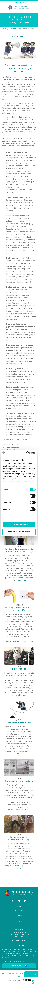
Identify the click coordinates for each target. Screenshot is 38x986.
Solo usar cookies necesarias (19, 531)
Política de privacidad (10, 973)
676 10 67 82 (20, 2)
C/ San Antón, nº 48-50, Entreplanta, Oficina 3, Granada (19, 935)
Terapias (19, 916)
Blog (19, 29)
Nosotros (19, 910)
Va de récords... (19, 668)
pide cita (31, 974)
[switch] (33, 496)
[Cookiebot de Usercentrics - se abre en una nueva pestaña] (27, 452)
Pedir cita (17, 965)
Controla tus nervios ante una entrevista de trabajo (19, 550)
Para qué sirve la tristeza (19, 781)
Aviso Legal (18, 976)
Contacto (19, 921)
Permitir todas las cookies (19, 524)
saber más (22, 580)
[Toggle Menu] (2, 8)
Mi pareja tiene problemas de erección (19, 608)
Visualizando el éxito (19, 722)
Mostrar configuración (23, 518)
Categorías (19, 36)
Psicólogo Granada (9, 29)
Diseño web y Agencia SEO (15, 980)
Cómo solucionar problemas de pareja (19, 838)
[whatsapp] (33, 982)
